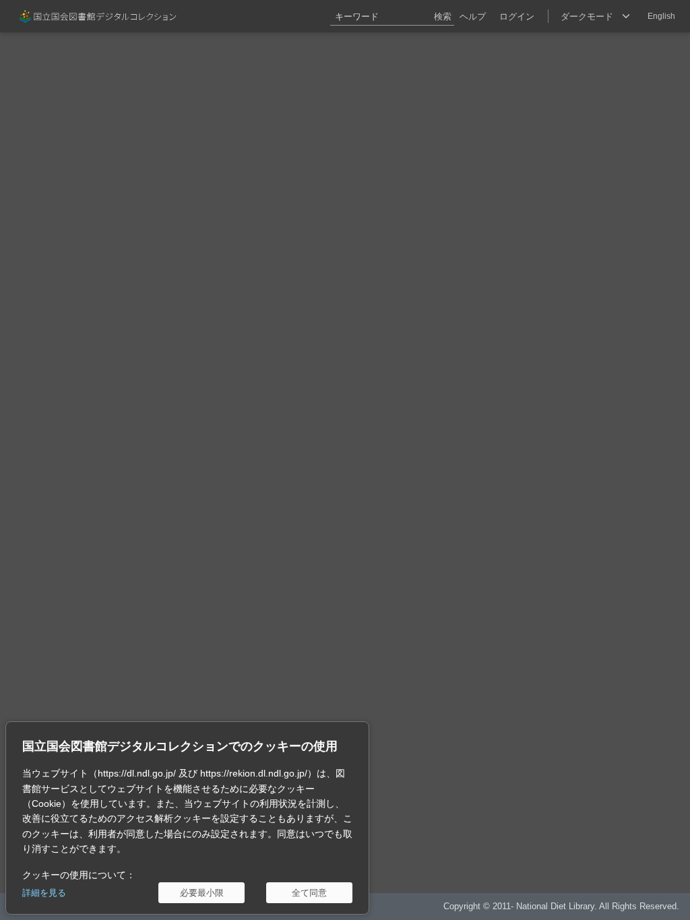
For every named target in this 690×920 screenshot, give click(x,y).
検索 (442, 16)
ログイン (516, 16)
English (661, 16)
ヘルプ (473, 16)
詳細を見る (44, 893)
